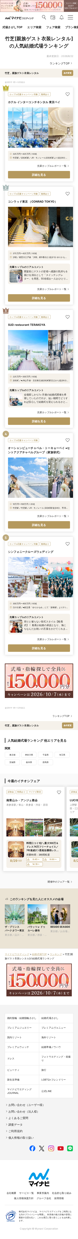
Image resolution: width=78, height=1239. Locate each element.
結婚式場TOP (39, 954)
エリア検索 (34, 27)
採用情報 (59, 1198)
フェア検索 (53, 27)
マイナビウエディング (17, 954)
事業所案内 (43, 1192)
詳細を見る (39, 174)
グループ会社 (44, 1198)
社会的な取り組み (61, 1192)
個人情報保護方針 (23, 1198)
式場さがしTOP (12, 27)
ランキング (56, 954)
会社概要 (11, 1192)
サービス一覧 (26, 1192)
